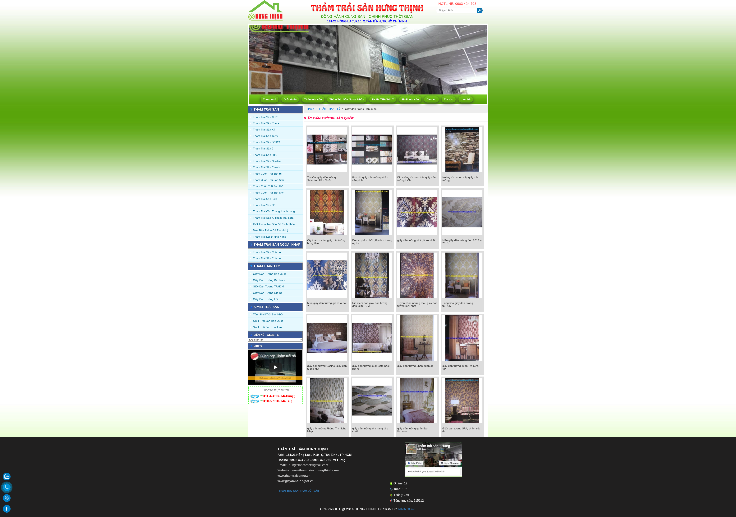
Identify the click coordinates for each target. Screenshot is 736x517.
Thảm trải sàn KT (264, 129)
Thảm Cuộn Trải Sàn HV (268, 186)
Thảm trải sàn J (263, 148)
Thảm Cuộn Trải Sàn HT (268, 173)
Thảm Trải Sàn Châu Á (267, 258)
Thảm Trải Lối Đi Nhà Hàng (269, 236)
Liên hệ (466, 99)
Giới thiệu (290, 99)
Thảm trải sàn (313, 99)
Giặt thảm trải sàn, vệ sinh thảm (274, 224)
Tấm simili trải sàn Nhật (268, 314)
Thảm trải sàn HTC (265, 154)
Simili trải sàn (410, 99)
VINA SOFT (407, 509)
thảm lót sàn (309, 490)
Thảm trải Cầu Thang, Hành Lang (274, 211)
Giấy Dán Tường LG (265, 299)
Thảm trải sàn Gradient (267, 161)
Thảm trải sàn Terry (265, 135)
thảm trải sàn (288, 490)
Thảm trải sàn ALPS (265, 117)
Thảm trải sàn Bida (265, 198)
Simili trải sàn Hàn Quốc (268, 320)
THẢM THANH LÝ (383, 99)
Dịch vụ (431, 99)
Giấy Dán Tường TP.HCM (268, 286)
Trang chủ (269, 99)
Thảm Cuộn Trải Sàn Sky (268, 192)
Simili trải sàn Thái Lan (267, 327)
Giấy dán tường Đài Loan (269, 280)
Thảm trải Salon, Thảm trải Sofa (273, 217)
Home (310, 108)
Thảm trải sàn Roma (266, 123)
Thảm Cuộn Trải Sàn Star (268, 179)
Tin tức (448, 99)
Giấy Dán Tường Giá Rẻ (268, 292)
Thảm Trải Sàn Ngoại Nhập (346, 99)
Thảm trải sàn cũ (264, 205)
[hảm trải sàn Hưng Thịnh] (265, 1)
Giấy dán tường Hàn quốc (269, 273)
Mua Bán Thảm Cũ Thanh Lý (270, 230)
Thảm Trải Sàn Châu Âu (267, 252)
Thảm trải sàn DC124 (266, 142)
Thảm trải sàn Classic (266, 167)
